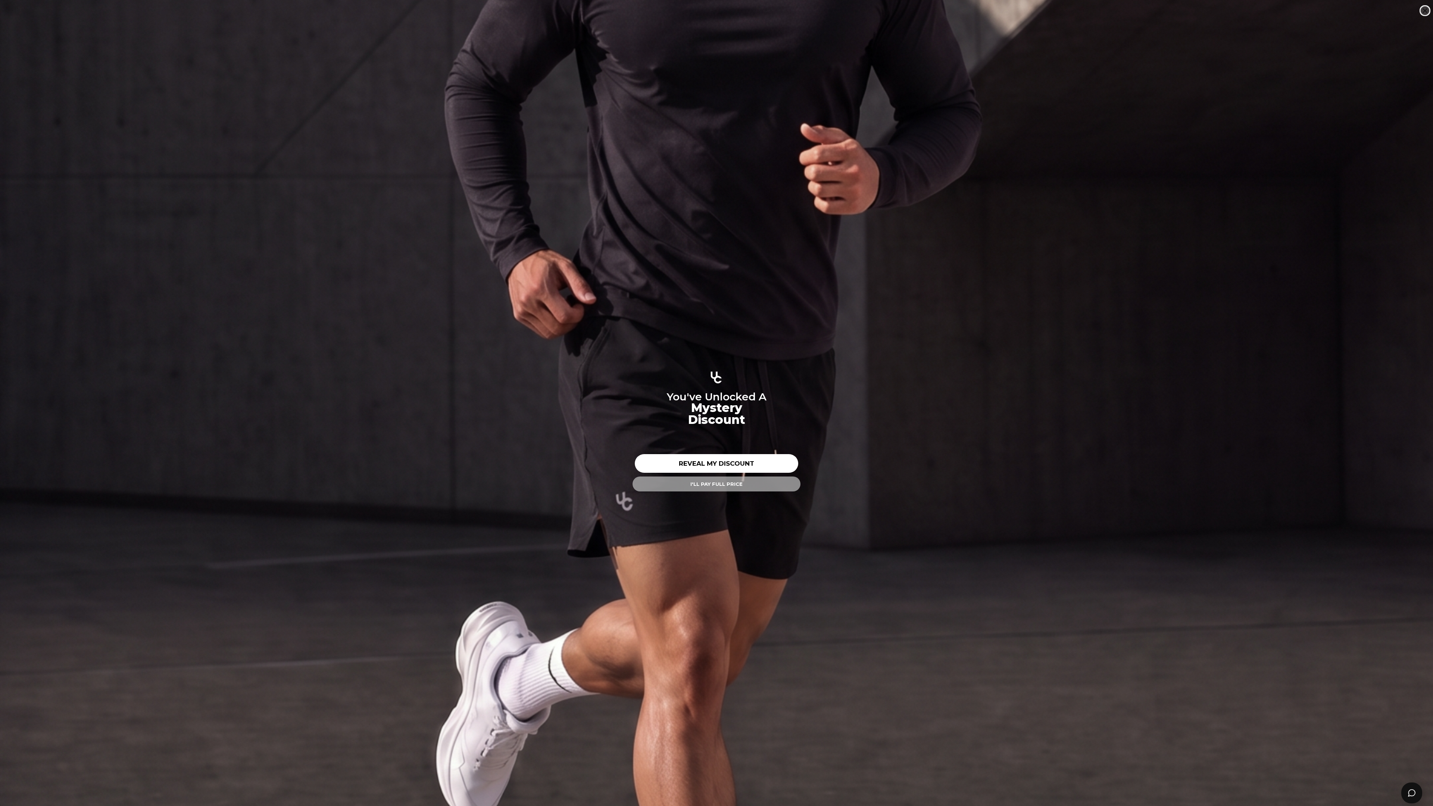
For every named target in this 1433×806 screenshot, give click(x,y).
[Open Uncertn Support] (1411, 792)
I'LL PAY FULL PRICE (716, 484)
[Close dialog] (1425, 10)
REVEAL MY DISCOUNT (716, 463)
